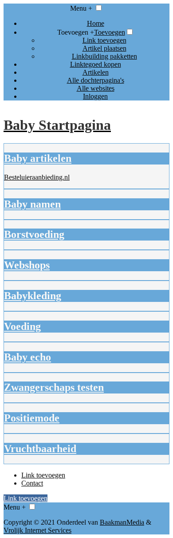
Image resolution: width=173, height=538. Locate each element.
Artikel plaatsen (104, 48)
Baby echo (27, 357)
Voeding (22, 326)
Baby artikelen (37, 158)
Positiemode (31, 418)
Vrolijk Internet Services (37, 530)
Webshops (27, 265)
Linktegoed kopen (95, 64)
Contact (32, 483)
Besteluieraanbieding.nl (37, 177)
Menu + (81, 8)
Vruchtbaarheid (40, 448)
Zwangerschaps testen (54, 387)
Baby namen (32, 204)
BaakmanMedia (122, 522)
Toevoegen (109, 32)
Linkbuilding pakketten (104, 56)
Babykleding (32, 295)
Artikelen (96, 72)
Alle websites (95, 88)
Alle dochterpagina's (95, 80)
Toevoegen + (75, 32)
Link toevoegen (104, 40)
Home (95, 23)
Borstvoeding (34, 234)
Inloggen (95, 96)
